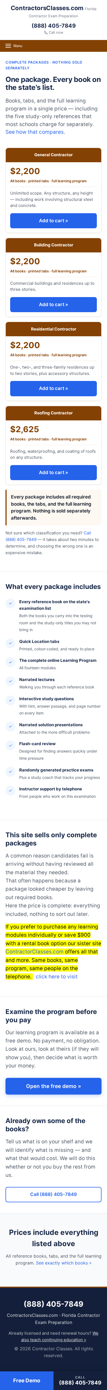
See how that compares (34, 132)
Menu (17, 46)
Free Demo (26, 1380)
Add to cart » (53, 220)
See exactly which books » (64, 1263)
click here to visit (56, 976)
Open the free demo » (53, 1086)
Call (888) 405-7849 (53, 1194)
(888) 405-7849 (54, 25)
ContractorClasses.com (34, 951)
